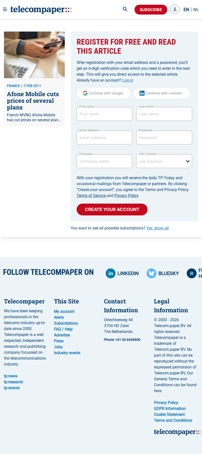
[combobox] (164, 161)
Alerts (59, 317)
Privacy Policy (126, 195)
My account (64, 311)
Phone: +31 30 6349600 (122, 340)
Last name (146, 106)
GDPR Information (170, 408)
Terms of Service (92, 195)
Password (145, 130)
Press (59, 341)
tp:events (12, 387)
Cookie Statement (169, 414)
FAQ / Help (63, 329)
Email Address (89, 130)
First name (86, 106)
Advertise (62, 335)
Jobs (58, 347)
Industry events (67, 352)
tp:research (13, 382)
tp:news (10, 376)
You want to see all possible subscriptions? (120, 228)
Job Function (148, 154)
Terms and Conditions (173, 420)
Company (85, 154)
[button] (175, 9)
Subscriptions (66, 323)
